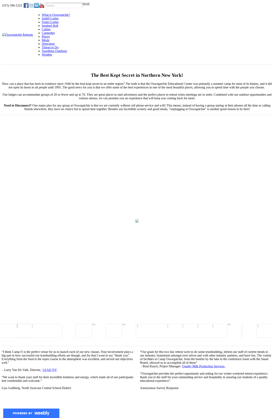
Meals (45, 40)
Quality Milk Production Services (203, 366)
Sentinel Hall (50, 25)
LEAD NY (50, 370)
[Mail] (31, 5)
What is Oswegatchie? (56, 14)
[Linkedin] (36, 5)
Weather (47, 54)
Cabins (46, 29)
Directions (48, 43)
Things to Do (50, 47)
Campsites (48, 33)
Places (46, 36)
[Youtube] (41, 5)
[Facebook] (26, 5)
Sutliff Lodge (50, 18)
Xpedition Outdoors (54, 51)
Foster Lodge (50, 22)
